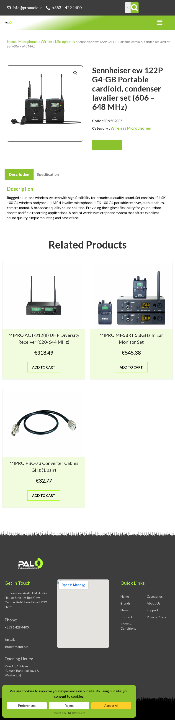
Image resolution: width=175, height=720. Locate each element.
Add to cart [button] (43, 367)
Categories (155, 596)
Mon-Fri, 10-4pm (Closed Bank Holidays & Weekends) (22, 670)
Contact (126, 617)
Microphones (28, 41)
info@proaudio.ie (16, 647)
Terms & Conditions (128, 626)
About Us (153, 603)
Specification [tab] (48, 174)
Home (11, 41)
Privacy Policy (156, 617)
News (125, 610)
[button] (160, 22)
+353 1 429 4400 (17, 627)
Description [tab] (19, 174)
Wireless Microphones (58, 41)
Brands (126, 603)
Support (152, 610)
